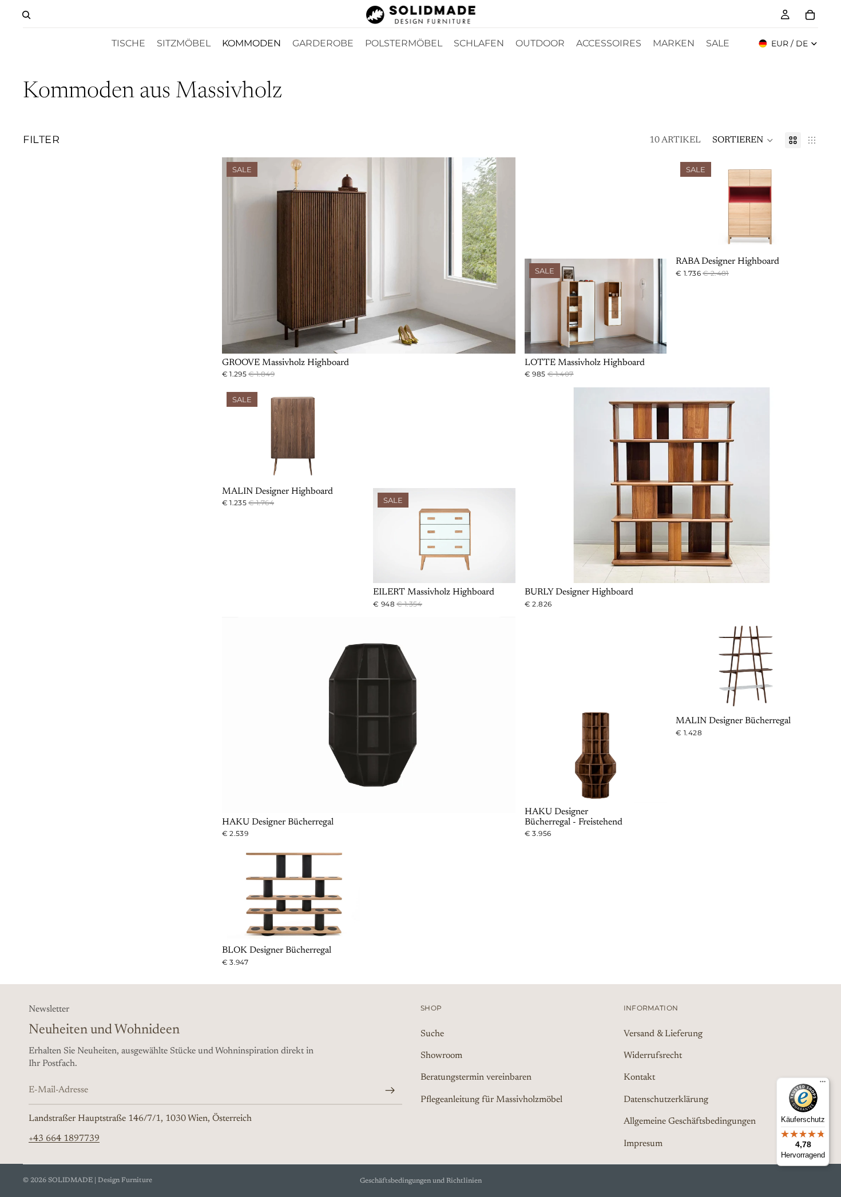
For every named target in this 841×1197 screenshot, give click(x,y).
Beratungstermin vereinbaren (475, 1078)
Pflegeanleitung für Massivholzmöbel (491, 1099)
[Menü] (823, 1084)
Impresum (643, 1143)
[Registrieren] (390, 1091)
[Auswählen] (497, 336)
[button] (742, 140)
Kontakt (639, 1078)
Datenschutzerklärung (666, 1099)
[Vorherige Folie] (239, 255)
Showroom (441, 1055)
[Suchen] (26, 14)
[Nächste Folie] (498, 255)
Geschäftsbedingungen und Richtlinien (421, 1181)
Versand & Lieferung (663, 1034)
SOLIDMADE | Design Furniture (100, 1180)
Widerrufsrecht (653, 1055)
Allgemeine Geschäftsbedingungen (690, 1121)
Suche (432, 1034)
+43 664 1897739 (64, 1138)
